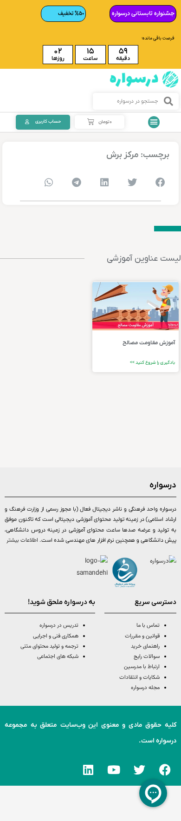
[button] (154, 122)
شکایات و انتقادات (139, 677)
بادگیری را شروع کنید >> (152, 363)
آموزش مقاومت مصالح (149, 343)
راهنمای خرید (145, 646)
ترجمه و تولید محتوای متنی (49, 646)
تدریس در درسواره (58, 625)
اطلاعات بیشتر (22, 540)
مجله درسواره (145, 687)
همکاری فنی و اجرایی (55, 636)
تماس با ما (148, 625)
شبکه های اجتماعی (57, 656)
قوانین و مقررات (142, 636)
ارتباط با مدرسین (142, 667)
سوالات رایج (147, 656)
